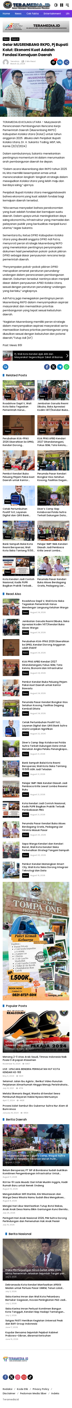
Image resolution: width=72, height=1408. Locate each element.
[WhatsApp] (66, 367)
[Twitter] (53, 367)
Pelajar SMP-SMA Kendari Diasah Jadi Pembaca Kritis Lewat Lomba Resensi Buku (52, 547)
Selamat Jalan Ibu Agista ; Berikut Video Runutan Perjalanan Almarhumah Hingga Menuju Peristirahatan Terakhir (36, 1083)
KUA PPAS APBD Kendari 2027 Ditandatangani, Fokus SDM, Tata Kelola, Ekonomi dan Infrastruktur (53, 442)
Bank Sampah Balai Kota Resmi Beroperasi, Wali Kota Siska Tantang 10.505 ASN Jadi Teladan (19, 547)
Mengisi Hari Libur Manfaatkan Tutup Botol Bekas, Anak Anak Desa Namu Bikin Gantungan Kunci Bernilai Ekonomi (35, 1207)
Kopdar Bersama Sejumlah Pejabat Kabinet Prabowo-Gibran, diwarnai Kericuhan (31, 1334)
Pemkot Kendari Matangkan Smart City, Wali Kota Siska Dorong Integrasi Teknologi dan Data (45, 867)
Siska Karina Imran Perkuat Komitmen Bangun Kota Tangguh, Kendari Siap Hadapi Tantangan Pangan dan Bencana (34, 1310)
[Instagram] (17, 1377)
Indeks (55, 1393)
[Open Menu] (62, 5)
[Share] (66, 62)
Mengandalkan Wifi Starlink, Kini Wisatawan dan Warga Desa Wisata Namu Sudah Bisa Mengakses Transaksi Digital (33, 1196)
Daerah (15, 39)
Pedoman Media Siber (33, 1393)
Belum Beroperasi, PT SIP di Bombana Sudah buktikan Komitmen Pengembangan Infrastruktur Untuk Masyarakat (35, 1172)
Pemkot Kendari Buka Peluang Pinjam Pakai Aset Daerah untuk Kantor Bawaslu (18, 477)
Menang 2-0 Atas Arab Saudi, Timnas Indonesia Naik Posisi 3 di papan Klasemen (35, 1058)
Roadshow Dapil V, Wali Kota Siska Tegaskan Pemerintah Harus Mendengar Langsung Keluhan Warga (17, 407)
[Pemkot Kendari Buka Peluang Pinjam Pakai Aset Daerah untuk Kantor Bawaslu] (19, 460)
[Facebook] (47, 367)
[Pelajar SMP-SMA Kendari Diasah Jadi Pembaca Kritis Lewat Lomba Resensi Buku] (53, 531)
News (6, 39)
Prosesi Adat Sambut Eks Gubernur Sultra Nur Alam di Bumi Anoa (35, 1107)
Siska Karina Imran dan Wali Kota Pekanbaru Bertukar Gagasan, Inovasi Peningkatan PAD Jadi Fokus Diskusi (35, 1298)
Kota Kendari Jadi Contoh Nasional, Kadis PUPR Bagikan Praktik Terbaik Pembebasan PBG (18, 583)
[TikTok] (30, 1377)
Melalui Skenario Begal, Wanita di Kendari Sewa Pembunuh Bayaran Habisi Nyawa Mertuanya (31, 1095)
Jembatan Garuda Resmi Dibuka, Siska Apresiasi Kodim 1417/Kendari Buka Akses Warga (52, 407)
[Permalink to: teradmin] (6, 62)
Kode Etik (22, 1389)
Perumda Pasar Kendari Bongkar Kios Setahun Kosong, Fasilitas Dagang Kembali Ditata (52, 477)
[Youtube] (24, 1377)
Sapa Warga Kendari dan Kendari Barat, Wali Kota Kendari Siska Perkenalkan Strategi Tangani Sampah (45, 847)
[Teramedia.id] (27, 5)
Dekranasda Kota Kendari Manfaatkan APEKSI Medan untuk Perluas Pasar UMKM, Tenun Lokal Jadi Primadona (33, 1286)
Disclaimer (9, 1393)
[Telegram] (60, 367)
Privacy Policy (41, 1389)
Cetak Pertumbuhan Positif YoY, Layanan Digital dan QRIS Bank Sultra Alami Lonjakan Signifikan (16, 512)
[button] (56, 5)
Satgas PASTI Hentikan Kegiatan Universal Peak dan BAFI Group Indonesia (34, 1322)
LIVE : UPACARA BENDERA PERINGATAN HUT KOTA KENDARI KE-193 (31, 1071)
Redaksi (7, 1389)
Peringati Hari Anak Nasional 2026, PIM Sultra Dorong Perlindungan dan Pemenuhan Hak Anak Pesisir (35, 1220)
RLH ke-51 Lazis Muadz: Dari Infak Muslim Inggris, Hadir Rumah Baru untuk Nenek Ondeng (35, 1184)
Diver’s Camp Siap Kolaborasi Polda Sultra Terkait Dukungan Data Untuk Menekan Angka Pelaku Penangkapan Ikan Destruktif (53, 512)
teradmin (14, 61)
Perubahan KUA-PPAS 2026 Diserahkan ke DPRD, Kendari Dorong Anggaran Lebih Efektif (18, 442)
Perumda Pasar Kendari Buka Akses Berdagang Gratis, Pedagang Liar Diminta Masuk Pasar (51, 583)
